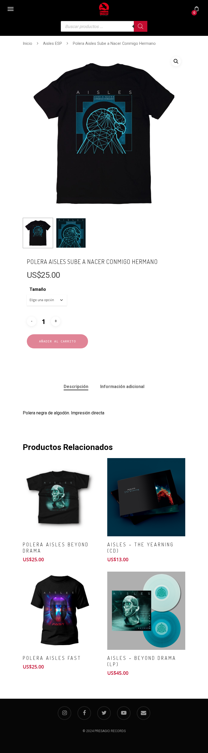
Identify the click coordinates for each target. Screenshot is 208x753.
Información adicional (122, 386)
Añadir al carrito (57, 341)
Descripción (76, 386)
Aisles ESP (52, 43)
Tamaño (38, 289)
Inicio (27, 43)
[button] (176, 61)
